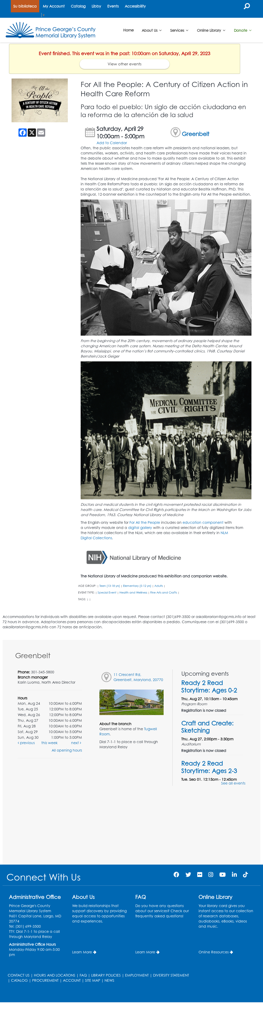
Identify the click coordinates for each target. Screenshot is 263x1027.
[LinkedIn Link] (234, 874)
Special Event (107, 592)
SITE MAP (92, 980)
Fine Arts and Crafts (163, 592)
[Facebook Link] (176, 874)
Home (128, 30)
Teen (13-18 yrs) (109, 586)
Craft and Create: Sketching (207, 726)
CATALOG (19, 980)
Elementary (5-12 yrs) (137, 586)
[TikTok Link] (245, 874)
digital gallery (140, 527)
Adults (158, 586)
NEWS (109, 980)
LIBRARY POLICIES (106, 975)
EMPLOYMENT (137, 975)
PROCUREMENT (45, 980)
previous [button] (27, 743)
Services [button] (177, 30)
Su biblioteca (25, 6)
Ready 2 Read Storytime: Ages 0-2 (209, 686)
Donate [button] (241, 30)
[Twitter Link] (188, 874)
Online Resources (214, 952)
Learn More (82, 952)
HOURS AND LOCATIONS (54, 975)
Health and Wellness (133, 592)
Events (113, 6)
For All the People (144, 522)
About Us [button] (150, 30)
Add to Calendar (112, 143)
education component (203, 522)
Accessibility (135, 6)
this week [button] (49, 743)
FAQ (83, 975)
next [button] (75, 743)
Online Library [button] (209, 30)
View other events (125, 64)
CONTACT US (19, 975)
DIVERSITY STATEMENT (171, 975)
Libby (96, 6)
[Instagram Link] (210, 874)
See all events (233, 783)
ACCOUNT (72, 980)
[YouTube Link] (222, 874)
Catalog (78, 6)
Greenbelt (195, 133)
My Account (54, 6)
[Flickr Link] (199, 874)
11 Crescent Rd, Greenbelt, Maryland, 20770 (138, 677)
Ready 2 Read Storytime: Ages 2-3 (209, 766)
